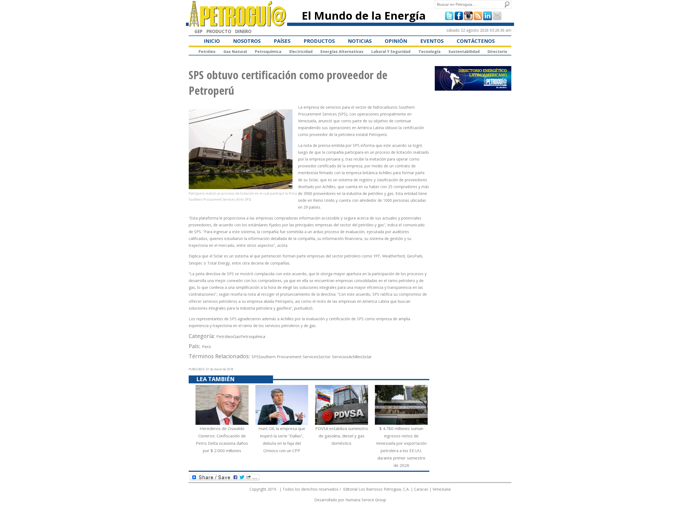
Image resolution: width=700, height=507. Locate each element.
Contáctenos (476, 41)
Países (282, 41)
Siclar (367, 356)
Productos (319, 41)
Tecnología (429, 51)
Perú (206, 346)
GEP (198, 31)
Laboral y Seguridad (390, 51)
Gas (236, 336)
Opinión (396, 41)
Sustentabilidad (464, 51)
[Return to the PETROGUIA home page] (238, 24)
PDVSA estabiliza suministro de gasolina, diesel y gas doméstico (341, 436)
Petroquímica (268, 51)
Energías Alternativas (341, 51)
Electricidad (301, 51)
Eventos (432, 41)
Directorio (497, 51)
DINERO (243, 31)
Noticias (360, 41)
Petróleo (207, 51)
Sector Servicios (334, 356)
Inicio (212, 41)
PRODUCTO (218, 31)
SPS (255, 356)
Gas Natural (235, 51)
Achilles (355, 356)
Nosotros (247, 41)
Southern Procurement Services (289, 356)
